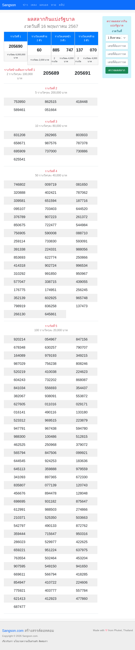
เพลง (34, 4)
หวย (53, 4)
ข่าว (25, 4)
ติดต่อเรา (43, 641)
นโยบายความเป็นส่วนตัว (26, 641)
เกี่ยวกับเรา (7, 641)
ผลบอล (44, 4)
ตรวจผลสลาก (116, 70)
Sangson (9, 5)
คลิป (61, 4)
